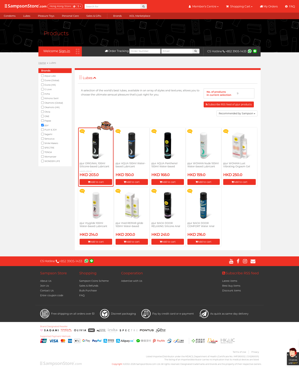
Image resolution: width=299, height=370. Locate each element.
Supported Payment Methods (55, 336)
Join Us (44, 285)
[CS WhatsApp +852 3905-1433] (250, 51)
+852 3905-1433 (235, 51)
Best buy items (231, 285)
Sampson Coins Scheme (94, 280)
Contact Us (47, 290)
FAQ (82, 295)
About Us (45, 280)
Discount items (231, 290)
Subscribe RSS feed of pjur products (230, 104)
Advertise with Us (131, 280)
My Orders (271, 6)
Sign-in (64, 51)
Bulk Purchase (88, 290)
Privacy (255, 352)
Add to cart (97, 182)
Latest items (229, 280)
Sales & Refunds (88, 285)
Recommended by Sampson (236, 113)
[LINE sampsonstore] (255, 51)
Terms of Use (239, 352)
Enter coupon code (51, 295)
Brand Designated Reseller (54, 326)
